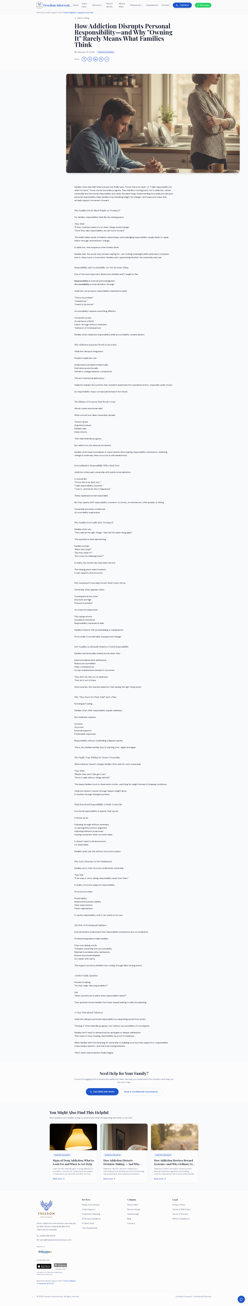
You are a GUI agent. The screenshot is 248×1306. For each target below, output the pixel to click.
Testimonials (133, 1214)
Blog (129, 1218)
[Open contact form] (241, 1299)
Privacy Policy (178, 1204)
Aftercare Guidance (91, 1218)
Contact (165, 5)
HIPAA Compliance (180, 1218)
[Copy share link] (106, 59)
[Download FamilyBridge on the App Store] (44, 1266)
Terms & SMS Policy (181, 1209)
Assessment (152, 5)
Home (76, 5)
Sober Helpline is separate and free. (78, 12)
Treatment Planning (91, 1214)
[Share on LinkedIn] (95, 59)
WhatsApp (204, 5)
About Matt (122, 5)
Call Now (184, 5)
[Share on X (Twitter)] (89, 59)
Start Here (84, 5)
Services (96, 5)
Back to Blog (83, 18)
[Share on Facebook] (84, 59)
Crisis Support (88, 1209)
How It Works (109, 5)
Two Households (90, 1228)
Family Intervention (91, 1204)
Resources (135, 5)
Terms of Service (180, 1214)
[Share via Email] (101, 59)
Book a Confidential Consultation (141, 1091)
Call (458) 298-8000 (103, 1091)
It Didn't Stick (88, 1223)
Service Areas (133, 1209)
